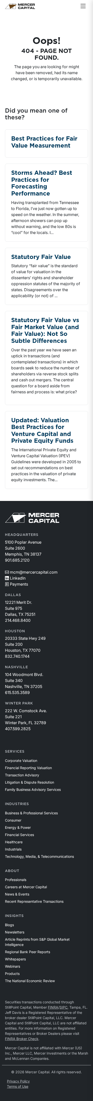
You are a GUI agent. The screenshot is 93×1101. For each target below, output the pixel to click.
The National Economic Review (30, 981)
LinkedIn (18, 578)
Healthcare (14, 842)
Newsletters (14, 932)
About (12, 871)
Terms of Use (17, 1086)
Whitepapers (15, 959)
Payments (19, 584)
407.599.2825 (18, 728)
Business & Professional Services (31, 813)
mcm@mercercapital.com (34, 572)
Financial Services (19, 835)
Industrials (13, 849)
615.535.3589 (17, 692)
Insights (14, 916)
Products (12, 973)
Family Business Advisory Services (33, 789)
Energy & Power (18, 827)
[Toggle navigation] (83, 6)
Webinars (12, 966)
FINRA (53, 1007)
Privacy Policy (18, 1081)
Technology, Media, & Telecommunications (39, 856)
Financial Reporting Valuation (28, 768)
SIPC (63, 1007)
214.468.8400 (18, 620)
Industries (17, 804)
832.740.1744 (17, 656)
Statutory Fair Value (41, 257)
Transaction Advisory (22, 775)
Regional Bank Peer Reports (27, 952)
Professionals (15, 880)
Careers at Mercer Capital (26, 887)
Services (15, 751)
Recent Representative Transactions (34, 901)
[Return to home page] (20, 6)
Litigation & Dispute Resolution (29, 782)
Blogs (9, 925)
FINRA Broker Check (21, 1039)
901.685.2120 (17, 560)
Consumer (13, 820)
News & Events (17, 894)
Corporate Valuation (21, 760)
